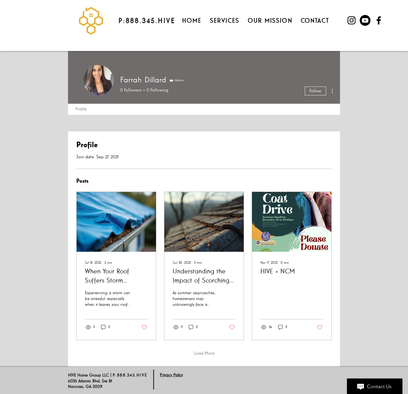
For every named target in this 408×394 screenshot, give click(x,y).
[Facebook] (378, 20)
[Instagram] (351, 20)
